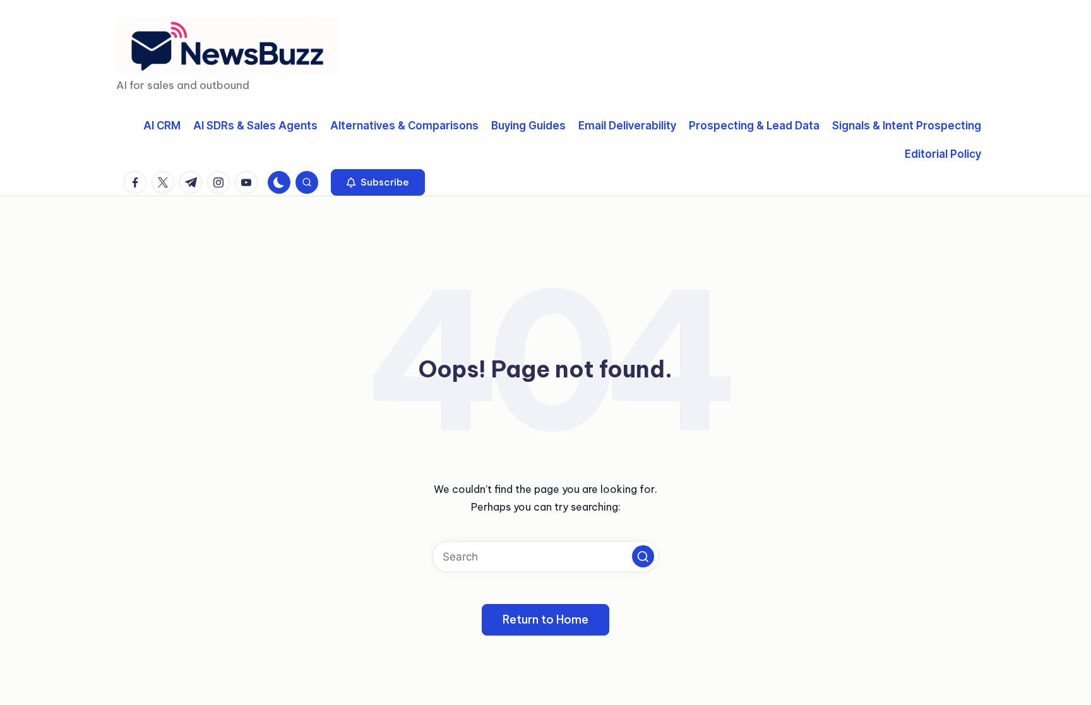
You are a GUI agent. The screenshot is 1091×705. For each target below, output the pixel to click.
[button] (378, 182)
